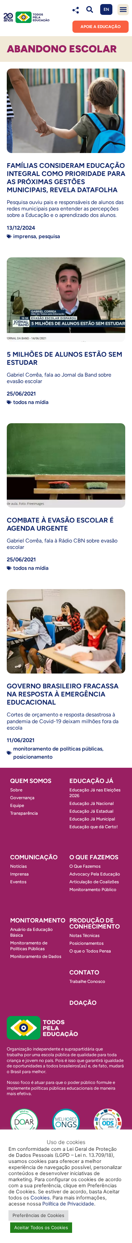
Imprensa (24, 236)
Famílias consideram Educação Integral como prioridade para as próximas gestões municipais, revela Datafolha (66, 177)
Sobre (16, 789)
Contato (84, 972)
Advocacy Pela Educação (94, 874)
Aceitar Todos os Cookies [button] (41, 1227)
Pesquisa (49, 236)
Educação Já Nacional (91, 803)
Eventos (18, 881)
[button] (89, 9)
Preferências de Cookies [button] (38, 1215)
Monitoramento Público (92, 889)
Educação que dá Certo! (93, 826)
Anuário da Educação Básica (31, 932)
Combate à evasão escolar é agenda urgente (60, 524)
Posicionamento (32, 757)
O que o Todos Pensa (90, 951)
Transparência (24, 813)
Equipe (17, 805)
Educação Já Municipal (92, 818)
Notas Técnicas (84, 935)
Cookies (40, 1198)
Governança (22, 797)
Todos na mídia (30, 402)
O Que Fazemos (85, 866)
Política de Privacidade (68, 1204)
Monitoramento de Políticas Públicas (57, 748)
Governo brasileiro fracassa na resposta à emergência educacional (62, 694)
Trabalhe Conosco (87, 981)
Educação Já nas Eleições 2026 (94, 792)
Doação (82, 1003)
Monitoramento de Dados (35, 956)
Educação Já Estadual (91, 811)
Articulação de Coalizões (94, 881)
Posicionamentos (86, 943)
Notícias (18, 866)
